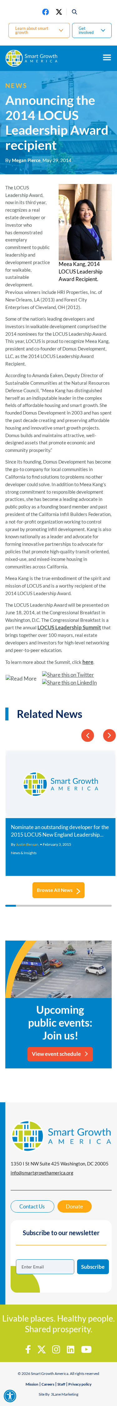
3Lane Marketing (64, 1394)
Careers (47, 1384)
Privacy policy (79, 1384)
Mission (32, 1384)
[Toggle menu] (107, 57)
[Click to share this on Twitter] (69, 675)
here (87, 662)
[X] (59, 11)
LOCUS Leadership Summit (69, 627)
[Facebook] (45, 11)
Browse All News (55, 890)
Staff (61, 1384)
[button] (72, 11)
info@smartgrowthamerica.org (42, 1172)
